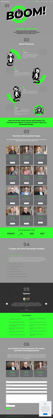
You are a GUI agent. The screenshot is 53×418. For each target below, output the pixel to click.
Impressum (17, 416)
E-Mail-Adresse (8, 387)
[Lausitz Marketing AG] (5, 1)
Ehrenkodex (19, 109)
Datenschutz (21, 416)
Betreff (7, 390)
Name (7, 380)
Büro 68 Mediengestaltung (12, 416)
